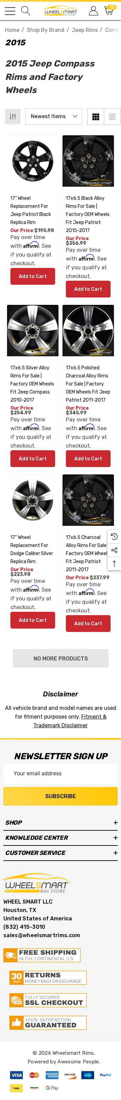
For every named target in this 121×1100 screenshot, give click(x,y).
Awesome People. (78, 1062)
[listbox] (54, 116)
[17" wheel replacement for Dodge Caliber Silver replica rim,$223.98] (32, 500)
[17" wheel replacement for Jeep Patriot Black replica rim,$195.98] (32, 161)
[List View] (112, 116)
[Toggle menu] (10, 11)
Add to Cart (33, 276)
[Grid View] (95, 116)
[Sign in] (93, 10)
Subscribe (60, 796)
